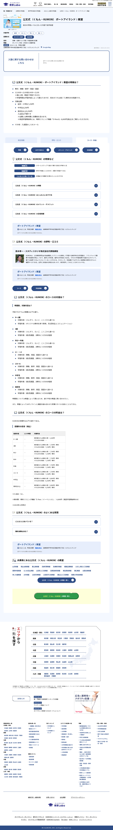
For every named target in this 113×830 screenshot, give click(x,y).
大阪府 (46, 656)
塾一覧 (56, 4)
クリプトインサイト (85, 820)
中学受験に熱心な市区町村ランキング (67, 748)
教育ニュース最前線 (85, 773)
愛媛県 (58, 668)
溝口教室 (77, 570)
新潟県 (46, 644)
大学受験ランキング (51, 732)
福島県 (82, 632)
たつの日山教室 (29, 570)
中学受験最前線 (102, 729)
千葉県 (66, 638)
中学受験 (64, 726)
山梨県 (76, 650)
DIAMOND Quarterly (53, 820)
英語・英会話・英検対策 (85, 764)
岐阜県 (58, 650)
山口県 (70, 662)
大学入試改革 (101, 731)
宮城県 (64, 632)
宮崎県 (76, 674)
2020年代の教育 (102, 726)
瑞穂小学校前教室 (77, 575)
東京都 (46, 638)
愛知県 (46, 650)
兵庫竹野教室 (46, 566)
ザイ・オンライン (91, 817)
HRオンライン (73, 820)
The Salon (64, 820)
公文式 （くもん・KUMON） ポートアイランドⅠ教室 (74, 11)
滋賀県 (78, 656)
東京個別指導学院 (34, 731)
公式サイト (14, 29)
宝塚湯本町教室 (55, 570)
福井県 (64, 644)
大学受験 (64, 731)
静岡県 (52, 650)
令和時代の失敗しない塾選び (85, 733)
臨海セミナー (32, 729)
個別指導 (31, 756)
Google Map (47, 47)
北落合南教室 (87, 570)
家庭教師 (64, 755)
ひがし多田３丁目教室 (82, 566)
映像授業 (31, 765)
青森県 (52, 632)
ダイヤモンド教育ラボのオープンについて (47, 711)
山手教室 (15, 566)
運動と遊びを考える (85, 745)
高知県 (64, 668)
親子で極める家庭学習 (103, 735)
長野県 (70, 650)
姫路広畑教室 (68, 566)
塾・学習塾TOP (8, 11)
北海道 (46, 632)
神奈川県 (53, 638)
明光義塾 (31, 737)
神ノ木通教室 (16, 575)
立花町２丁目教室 (42, 570)
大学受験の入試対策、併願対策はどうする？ (85, 784)
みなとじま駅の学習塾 (50, 11)
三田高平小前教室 (49, 575)
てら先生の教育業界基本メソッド (85, 741)
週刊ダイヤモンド (38, 817)
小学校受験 (65, 752)
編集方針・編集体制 (34, 797)
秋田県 (70, 632)
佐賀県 (52, 674)
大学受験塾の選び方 (67, 745)
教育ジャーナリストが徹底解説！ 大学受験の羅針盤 (85, 777)
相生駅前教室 (67, 570)
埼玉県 (60, 638)
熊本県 (64, 674)
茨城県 (72, 638)
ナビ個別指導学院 (34, 739)
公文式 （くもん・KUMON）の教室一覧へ (55, 580)
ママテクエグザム (103, 739)
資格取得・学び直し (67, 734)
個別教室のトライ (34, 742)
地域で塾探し (48, 4)
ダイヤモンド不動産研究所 (36, 820)
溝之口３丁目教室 (63, 575)
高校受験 (64, 729)
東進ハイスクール (34, 745)
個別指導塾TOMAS (34, 734)
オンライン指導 (33, 762)
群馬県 (84, 638)
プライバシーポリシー (78, 797)
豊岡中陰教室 (16, 570)
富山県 (52, 644)
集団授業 (31, 759)
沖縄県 (54, 676)
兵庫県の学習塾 (20, 11)
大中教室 (26, 575)
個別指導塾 (64, 4)
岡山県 (58, 662)
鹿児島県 (47, 676)
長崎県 (58, 674)
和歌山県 (71, 656)
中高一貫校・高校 (81, 4)
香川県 (52, 668)
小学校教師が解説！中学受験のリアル (85, 769)
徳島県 (46, 668)
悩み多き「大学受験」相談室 (85, 760)
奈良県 (64, 656)
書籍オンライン (79, 817)
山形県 (76, 632)
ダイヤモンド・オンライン (23, 817)
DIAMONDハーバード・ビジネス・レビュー (59, 817)
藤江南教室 (35, 566)
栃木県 (78, 638)
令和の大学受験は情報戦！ (85, 748)
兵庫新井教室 (57, 566)
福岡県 (46, 674)
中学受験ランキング (51, 727)
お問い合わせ (50, 797)
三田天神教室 (36, 575)
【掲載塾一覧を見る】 (35, 726)
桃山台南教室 (25, 566)
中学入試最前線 (84, 737)
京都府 (58, 656)
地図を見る (38, 229)
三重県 (64, 650)
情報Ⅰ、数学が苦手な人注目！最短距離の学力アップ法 (85, 754)
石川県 (58, 644)
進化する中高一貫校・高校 (103, 742)
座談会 (71, 4)
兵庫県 (52, 656)
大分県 (70, 674)
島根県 (52, 662)
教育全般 (64, 742)
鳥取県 (46, 662)
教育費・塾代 (65, 737)
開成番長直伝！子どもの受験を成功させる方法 (85, 728)
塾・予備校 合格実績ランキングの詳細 (46, 699)
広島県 (64, 662)
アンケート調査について (41, 705)
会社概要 (63, 797)
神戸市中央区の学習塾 (34, 11)
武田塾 (31, 747)
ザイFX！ (24, 820)
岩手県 (58, 632)
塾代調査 (90, 4)
